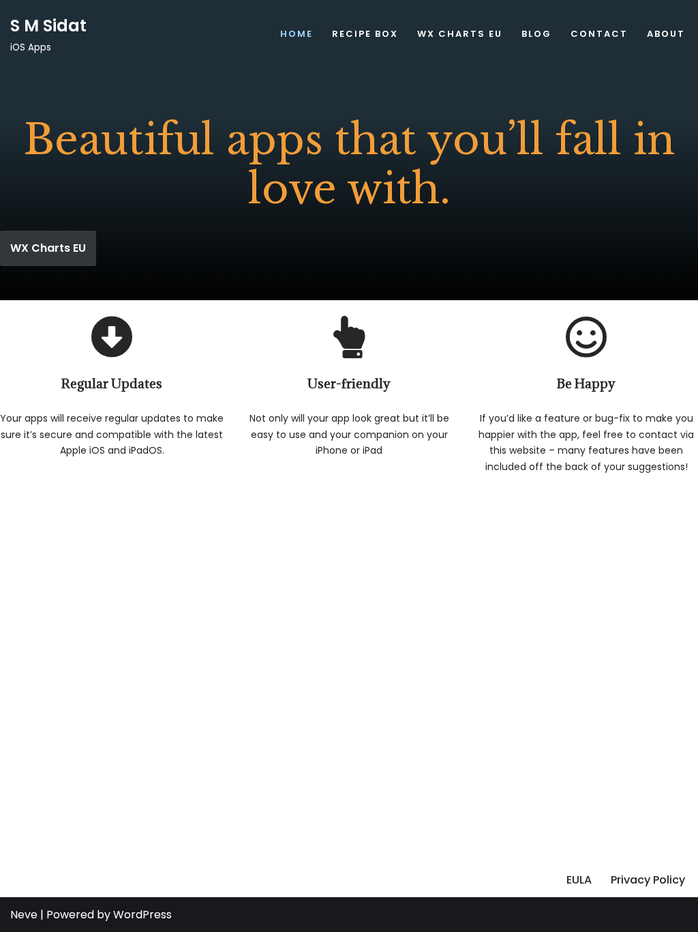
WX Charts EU (459, 33)
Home (296, 33)
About (666, 33)
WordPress (142, 914)
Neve (23, 914)
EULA (579, 880)
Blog (536, 33)
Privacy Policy (648, 880)
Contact (599, 33)
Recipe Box (365, 33)
